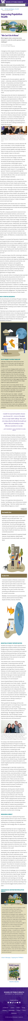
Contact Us (5, 1007)
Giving (23, 1007)
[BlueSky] (10, 1002)
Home (2, 9)
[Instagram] (15, 1002)
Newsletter (14, 1013)
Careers (12, 1007)
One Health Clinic (6, 512)
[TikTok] (13, 1002)
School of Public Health (14, 2)
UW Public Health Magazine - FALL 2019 (12, 9)
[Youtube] (17, 1002)
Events (18, 1007)
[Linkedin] (19, 1002)
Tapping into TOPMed (17, 957)
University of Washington (3, 1)
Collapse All (23, 509)
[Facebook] (8, 1002)
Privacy (18, 1010)
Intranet (4, 1010)
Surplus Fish (5, 575)
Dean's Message (6, 957)
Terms (24, 1010)
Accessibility (12, 1010)
